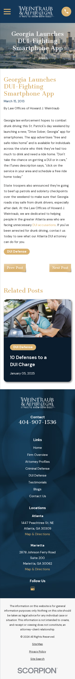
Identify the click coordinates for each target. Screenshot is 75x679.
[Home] (36, 11)
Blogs (37, 489)
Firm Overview (37, 455)
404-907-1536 (37, 422)
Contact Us (37, 496)
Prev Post (15, 268)
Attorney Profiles (37, 462)
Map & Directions (37, 534)
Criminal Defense (37, 469)
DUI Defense (16, 251)
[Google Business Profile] (32, 588)
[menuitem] (37, 644)
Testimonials (37, 482)
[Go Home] (29, 58)
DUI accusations (44, 225)
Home (37, 448)
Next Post (60, 268)
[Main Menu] (7, 11)
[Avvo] (42, 588)
